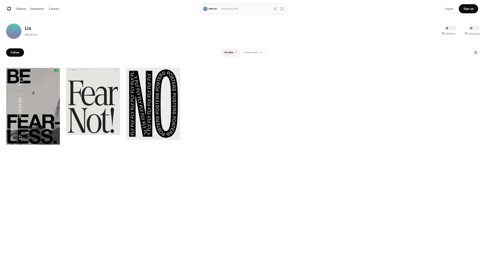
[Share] (476, 52)
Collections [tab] (252, 52)
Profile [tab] (231, 52)
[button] (13, 31)
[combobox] (245, 8)
